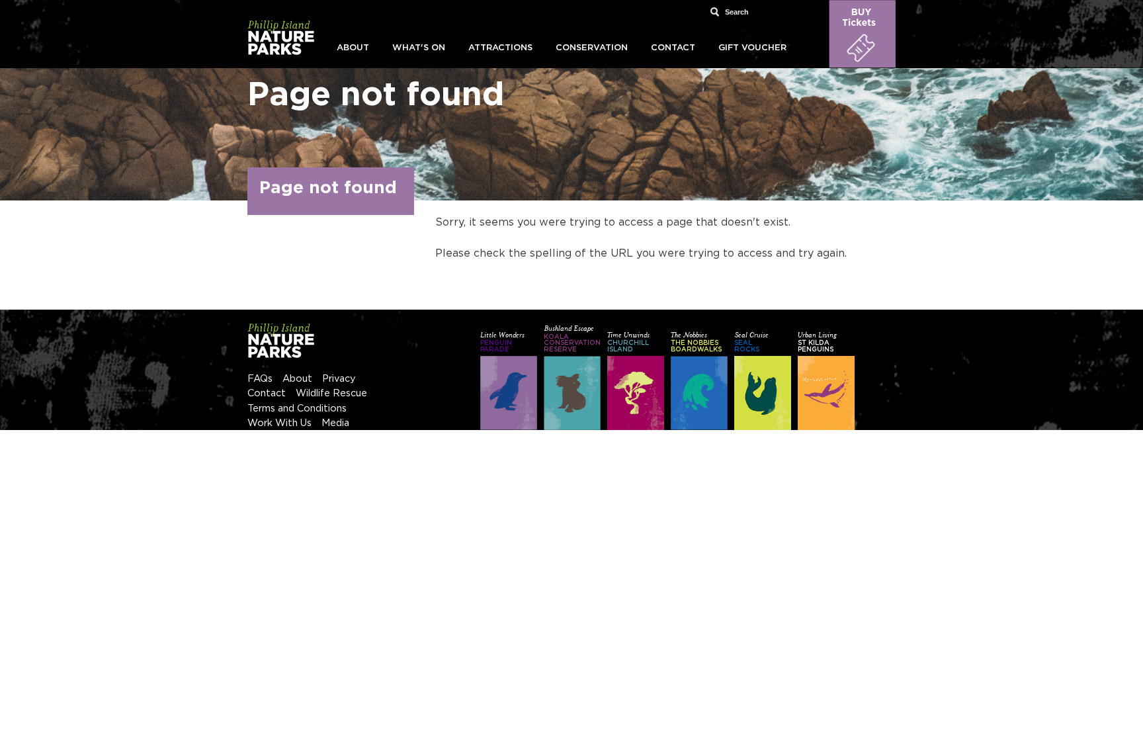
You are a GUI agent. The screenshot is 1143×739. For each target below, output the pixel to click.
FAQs (260, 379)
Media (335, 423)
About (353, 48)
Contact (673, 48)
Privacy (339, 379)
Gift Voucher (752, 48)
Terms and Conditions (297, 408)
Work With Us (279, 423)
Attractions (500, 48)
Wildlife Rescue (331, 393)
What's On (418, 48)
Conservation (592, 48)
